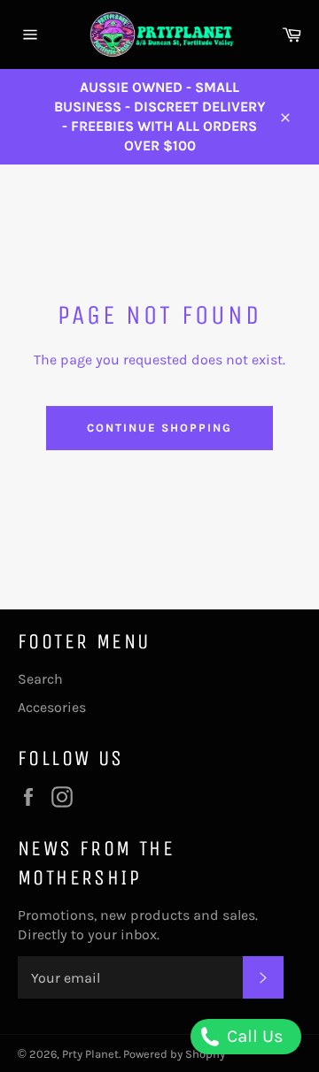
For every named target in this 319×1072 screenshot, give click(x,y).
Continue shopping (159, 427)
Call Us (253, 1036)
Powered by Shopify (174, 1054)
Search (40, 678)
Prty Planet (90, 1054)
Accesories (52, 707)
